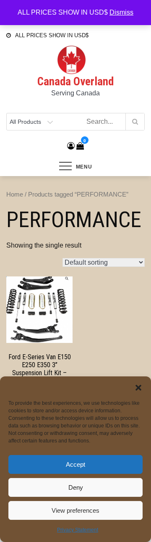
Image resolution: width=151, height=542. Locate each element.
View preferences (75, 510)
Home (14, 194)
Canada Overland (75, 81)
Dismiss (121, 12)
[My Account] (71, 146)
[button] (138, 387)
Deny (75, 487)
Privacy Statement (77, 530)
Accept (75, 464)
